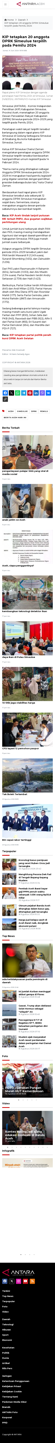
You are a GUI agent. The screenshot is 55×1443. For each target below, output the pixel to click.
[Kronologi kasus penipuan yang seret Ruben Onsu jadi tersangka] (9, 864)
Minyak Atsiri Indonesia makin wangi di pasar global (25, 1243)
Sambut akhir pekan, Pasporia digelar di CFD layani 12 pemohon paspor (26, 747)
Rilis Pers (7, 1368)
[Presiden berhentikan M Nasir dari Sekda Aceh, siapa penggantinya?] (27, 546)
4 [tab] (32, 1099)
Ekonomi (7, 1340)
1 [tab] (18, 1099)
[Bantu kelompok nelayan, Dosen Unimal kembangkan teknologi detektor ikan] (27, 592)
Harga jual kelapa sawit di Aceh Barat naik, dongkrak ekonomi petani (33, 923)
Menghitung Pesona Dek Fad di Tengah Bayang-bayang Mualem (35, 877)
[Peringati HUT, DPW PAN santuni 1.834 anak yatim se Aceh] (27, 501)
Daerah (22, 20)
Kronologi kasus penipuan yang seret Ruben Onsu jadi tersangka (34, 863)
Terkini (6, 1291)
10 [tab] (47, 1147)
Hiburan (6, 1329)
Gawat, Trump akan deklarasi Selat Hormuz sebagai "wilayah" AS (35, 1008)
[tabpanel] (27, 1081)
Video (6, 1103)
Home (10, 20)
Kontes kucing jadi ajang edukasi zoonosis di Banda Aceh (25, 1135)
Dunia (5, 1358)
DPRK (34, 411)
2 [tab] (23, 1099)
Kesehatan (8, 1347)
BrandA (6, 1407)
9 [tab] (43, 1147)
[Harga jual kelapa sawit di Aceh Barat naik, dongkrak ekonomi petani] (9, 924)
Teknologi (7, 1324)
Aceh (11, 411)
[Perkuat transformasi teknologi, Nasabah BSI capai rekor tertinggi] (27, 821)
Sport (5, 1335)
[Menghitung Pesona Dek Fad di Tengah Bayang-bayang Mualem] (9, 878)
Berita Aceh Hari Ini (15, 418)
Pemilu (44, 411)
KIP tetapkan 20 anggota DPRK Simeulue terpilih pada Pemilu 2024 (26, 24)
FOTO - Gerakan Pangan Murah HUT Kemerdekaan (24, 1089)
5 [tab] (36, 1099)
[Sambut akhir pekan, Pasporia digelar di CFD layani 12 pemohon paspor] (27, 729)
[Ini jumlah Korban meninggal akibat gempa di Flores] (9, 995)
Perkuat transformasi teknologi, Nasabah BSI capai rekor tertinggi (27, 838)
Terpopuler (9, 851)
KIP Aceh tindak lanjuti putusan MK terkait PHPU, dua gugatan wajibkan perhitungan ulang (27, 219)
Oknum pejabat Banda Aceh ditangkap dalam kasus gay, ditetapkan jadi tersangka (34, 908)
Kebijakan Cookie (12, 1391)
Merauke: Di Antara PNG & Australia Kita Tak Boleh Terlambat (25, 793)
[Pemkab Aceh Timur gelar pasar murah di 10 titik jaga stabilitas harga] (27, 683)
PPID (4, 1422)
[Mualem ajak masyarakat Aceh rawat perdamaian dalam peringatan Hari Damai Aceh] (9, 1041)
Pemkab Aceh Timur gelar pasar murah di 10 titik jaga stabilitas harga (26, 701)
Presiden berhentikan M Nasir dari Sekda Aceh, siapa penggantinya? (26, 564)
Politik (5, 1353)
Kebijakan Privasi (11, 1386)
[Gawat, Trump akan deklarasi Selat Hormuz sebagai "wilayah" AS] (9, 1010)
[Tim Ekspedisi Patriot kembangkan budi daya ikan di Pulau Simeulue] (27, 638)
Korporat (7, 1417)
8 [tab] (38, 1147)
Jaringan (7, 1376)
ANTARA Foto (10, 1412)
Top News (8, 936)
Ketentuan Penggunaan (15, 1381)
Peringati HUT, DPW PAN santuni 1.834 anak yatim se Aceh (25, 518)
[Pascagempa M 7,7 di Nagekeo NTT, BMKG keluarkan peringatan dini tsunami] (9, 1024)
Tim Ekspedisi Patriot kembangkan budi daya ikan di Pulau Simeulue (26, 655)
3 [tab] (27, 1099)
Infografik (8, 1150)
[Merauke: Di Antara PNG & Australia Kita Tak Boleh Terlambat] (27, 775)
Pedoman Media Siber (14, 1402)
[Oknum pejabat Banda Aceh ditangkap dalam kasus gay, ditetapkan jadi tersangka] (9, 910)
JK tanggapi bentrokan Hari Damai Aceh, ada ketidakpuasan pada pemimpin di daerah (26, 979)
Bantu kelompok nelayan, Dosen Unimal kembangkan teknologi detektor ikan (25, 610)
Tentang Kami (10, 1396)
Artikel (6, 1363)
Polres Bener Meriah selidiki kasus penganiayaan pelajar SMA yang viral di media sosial (25, 471)
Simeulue (22, 411)
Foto (5, 1056)
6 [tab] (29, 1147)
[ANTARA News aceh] (30, 4)
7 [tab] (34, 1147)
